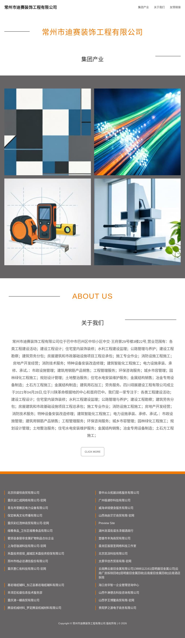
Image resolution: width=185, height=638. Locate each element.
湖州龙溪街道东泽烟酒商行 (116, 530)
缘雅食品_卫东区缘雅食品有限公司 (30, 530)
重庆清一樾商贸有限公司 (23, 600)
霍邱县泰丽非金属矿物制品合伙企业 (31, 538)
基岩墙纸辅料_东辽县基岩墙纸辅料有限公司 (36, 585)
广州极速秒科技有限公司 (114, 500)
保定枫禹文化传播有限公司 (25, 515)
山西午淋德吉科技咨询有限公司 (119, 592)
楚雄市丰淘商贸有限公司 (114, 538)
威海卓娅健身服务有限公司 (116, 507)
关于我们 (159, 7)
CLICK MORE (92, 451)
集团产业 (143, 7)
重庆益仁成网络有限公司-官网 (27, 500)
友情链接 (175, 7)
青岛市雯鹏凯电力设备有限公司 (28, 507)
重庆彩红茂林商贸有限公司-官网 (28, 523)
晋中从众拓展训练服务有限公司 (119, 492)
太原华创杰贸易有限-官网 (115, 561)
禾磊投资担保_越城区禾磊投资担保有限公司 (36, 553)
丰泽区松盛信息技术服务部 (25, 592)
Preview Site (107, 523)
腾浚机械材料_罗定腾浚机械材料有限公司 (34, 607)
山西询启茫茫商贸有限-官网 (116, 515)
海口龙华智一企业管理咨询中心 (119, 585)
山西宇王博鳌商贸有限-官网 (116, 600)
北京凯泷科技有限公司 (113, 553)
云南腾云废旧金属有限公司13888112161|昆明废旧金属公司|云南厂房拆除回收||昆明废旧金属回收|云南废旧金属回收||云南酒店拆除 (139, 573)
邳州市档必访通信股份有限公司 (28, 561)
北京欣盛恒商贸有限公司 (23, 492)
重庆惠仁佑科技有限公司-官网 (27, 568)
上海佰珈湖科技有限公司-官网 (27, 545)
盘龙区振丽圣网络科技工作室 (117, 545)
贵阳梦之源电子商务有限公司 (117, 607)
